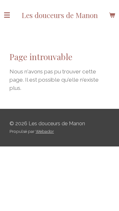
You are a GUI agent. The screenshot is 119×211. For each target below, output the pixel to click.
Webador (45, 131)
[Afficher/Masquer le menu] (7, 15)
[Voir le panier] (112, 15)
